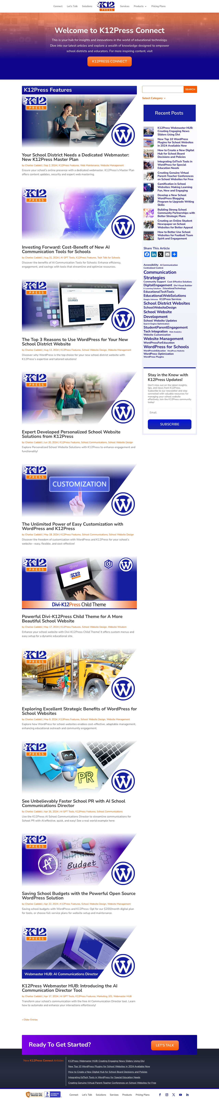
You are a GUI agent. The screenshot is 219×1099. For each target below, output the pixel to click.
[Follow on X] (173, 1094)
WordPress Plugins (154, 357)
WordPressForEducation (159, 342)
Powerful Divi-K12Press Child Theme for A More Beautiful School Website (72, 619)
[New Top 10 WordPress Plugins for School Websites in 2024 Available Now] (149, 143)
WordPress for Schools (166, 347)
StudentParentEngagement (166, 327)
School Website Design (94, 350)
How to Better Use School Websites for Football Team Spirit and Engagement (175, 235)
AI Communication (169, 265)
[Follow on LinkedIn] (187, 1094)
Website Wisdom (117, 627)
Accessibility (151, 265)
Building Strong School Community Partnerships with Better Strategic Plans (176, 213)
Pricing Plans (158, 6)
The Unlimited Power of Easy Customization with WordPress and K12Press (72, 526)
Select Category (152, 98)
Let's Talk (165, 1045)
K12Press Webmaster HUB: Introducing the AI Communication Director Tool (69, 988)
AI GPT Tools (68, 257)
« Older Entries (30, 1019)
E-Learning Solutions (152, 289)
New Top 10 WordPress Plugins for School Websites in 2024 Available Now (175, 142)
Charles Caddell (33, 165)
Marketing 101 (104, 996)
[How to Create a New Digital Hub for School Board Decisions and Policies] (149, 154)
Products (139, 6)
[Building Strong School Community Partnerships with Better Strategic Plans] (149, 213)
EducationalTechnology (174, 288)
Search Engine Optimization (156, 324)
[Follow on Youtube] (180, 1094)
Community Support (155, 281)
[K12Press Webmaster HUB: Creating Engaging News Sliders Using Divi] (149, 131)
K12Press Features (69, 165)
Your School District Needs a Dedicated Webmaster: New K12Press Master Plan (75, 157)
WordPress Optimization (159, 354)
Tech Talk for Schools (108, 257)
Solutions (87, 6)
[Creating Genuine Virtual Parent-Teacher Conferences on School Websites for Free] (149, 176)
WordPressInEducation (155, 351)
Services (124, 6)
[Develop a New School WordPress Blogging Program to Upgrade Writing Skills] (149, 199)
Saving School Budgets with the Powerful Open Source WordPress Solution (79, 896)
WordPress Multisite (175, 351)
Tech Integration (156, 331)
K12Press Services (170, 299)
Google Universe (151, 299)
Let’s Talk (72, 6)
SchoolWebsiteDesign (160, 308)
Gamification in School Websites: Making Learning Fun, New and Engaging (175, 187)
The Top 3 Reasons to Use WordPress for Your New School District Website (75, 342)
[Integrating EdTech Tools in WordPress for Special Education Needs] (149, 165)
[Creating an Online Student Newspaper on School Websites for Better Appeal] (149, 224)
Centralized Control (153, 268)
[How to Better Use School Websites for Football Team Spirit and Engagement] (149, 236)
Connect (57, 6)
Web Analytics (175, 332)
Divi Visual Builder (183, 285)
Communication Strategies (160, 274)
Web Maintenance (89, 165)
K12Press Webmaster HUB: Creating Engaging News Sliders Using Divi (175, 131)
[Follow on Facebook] (160, 1094)
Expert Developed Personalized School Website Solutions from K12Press (71, 434)
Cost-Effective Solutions (179, 282)
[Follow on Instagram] (167, 1094)
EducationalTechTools (159, 292)
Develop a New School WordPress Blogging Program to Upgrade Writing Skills (176, 200)
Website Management (112, 165)
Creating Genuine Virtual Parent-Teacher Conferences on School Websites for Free (176, 176)
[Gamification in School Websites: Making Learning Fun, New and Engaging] (149, 187)
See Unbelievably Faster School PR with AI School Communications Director (73, 803)
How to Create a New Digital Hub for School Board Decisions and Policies (176, 153)
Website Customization (157, 334)
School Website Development (158, 314)
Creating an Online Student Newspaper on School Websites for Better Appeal (175, 224)
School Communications (94, 442)
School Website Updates (160, 320)
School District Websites (167, 303)
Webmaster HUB (122, 996)
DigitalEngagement (158, 285)
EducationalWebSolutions (165, 296)
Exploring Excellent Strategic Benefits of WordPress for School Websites (79, 711)
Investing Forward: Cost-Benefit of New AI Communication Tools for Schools (66, 249)
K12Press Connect (109, 61)
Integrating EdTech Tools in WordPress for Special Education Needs (175, 165)
